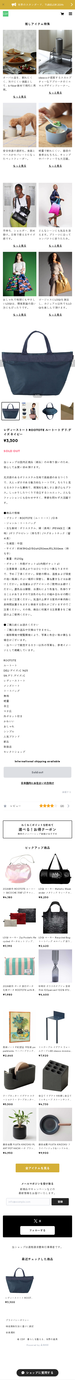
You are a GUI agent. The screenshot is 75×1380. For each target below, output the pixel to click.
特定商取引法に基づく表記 (20, 1326)
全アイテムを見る (37, 1168)
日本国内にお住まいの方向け (37, 783)
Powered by (34, 1345)
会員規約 (10, 1332)
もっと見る (19, 96)
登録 (60, 1201)
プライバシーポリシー (17, 1320)
